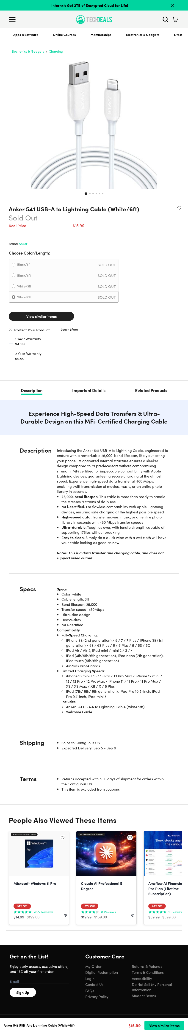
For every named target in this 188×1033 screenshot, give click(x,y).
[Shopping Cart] (175, 19)
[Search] (165, 19)
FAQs (89, 990)
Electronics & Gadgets (142, 34)
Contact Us (94, 984)
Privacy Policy (96, 996)
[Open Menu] (13, 19)
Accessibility (142, 978)
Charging (56, 51)
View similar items (41, 316)
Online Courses (64, 34)
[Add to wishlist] (179, 208)
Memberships (101, 34)
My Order (93, 966)
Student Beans (144, 995)
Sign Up (22, 992)
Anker (23, 243)
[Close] (172, 5)
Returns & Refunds (147, 966)
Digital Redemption (101, 972)
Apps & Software (25, 34)
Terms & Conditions (148, 972)
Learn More (69, 329)
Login (89, 978)
